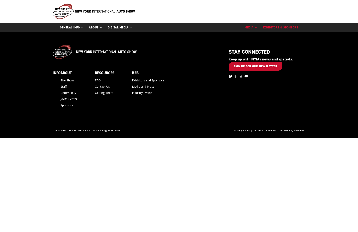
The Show (67, 80)
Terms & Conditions (265, 130)
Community (68, 93)
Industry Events (142, 93)
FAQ (98, 80)
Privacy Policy (242, 130)
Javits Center (68, 99)
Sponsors (66, 105)
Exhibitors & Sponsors (280, 27)
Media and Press (143, 86)
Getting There (104, 93)
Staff (63, 86)
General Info (70, 27)
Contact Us (102, 86)
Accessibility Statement (292, 130)
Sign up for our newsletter (255, 66)
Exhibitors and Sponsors (148, 80)
